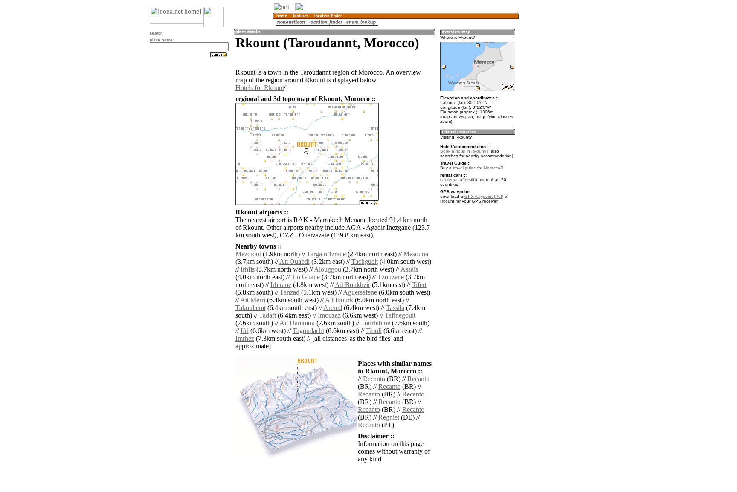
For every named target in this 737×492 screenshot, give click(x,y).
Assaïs (409, 269)
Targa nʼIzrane (326, 254)
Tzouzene (390, 277)
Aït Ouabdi (294, 261)
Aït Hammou (297, 323)
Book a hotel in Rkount (462, 151)
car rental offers (455, 179)
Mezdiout (248, 254)
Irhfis (248, 269)
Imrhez (244, 338)
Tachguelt (364, 261)
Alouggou (327, 269)
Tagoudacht (308, 330)
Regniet (388, 417)
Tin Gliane (305, 277)
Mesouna (415, 254)
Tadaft (267, 315)
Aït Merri (252, 300)
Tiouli (374, 330)
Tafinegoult (400, 315)
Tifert (419, 284)
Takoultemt (250, 307)
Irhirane (280, 284)
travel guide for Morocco (476, 167)
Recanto (374, 378)
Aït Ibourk (339, 300)
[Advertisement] (559, 141)
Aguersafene (360, 292)
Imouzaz (329, 315)
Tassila (395, 307)
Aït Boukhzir (352, 284)
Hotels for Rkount (259, 87)
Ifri (245, 330)
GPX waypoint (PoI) (483, 196)
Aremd (332, 307)
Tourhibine (375, 323)
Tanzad (289, 292)
